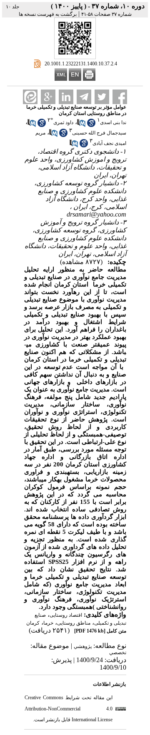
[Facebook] (119, 97)
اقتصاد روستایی (66, 615)
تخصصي (117, 652)
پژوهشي (83, 646)
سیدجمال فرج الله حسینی (99, 133)
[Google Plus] (48, 97)
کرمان (33, 623)
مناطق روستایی (73, 623)
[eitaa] (30, 97)
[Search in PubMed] (81, 125)
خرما (48, 623)
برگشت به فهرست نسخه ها (48, 14)
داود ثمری (63, 122)
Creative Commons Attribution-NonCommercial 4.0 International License (69, 709)
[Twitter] (102, 97)
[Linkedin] (66, 97)
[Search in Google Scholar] (91, 125)
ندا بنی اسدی (113, 122)
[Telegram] (84, 97)
